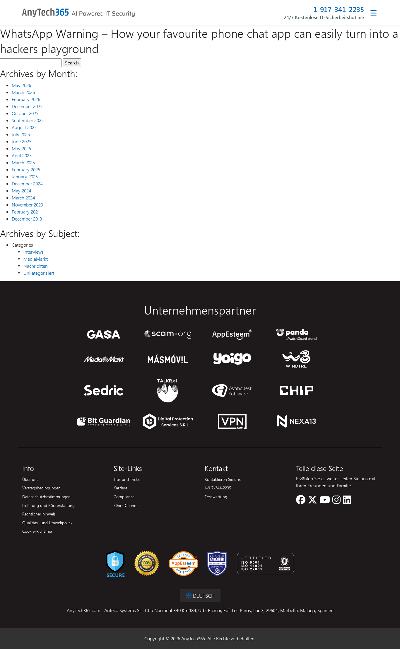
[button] (300, 501)
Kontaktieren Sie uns (223, 479)
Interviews (33, 252)
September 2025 (28, 120)
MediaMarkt (35, 259)
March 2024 (23, 197)
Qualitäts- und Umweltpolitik (47, 522)
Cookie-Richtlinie (37, 531)
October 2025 (25, 113)
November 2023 (27, 204)
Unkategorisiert (38, 273)
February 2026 (26, 99)
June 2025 (21, 141)
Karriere (120, 488)
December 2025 (27, 106)
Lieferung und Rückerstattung (48, 505)
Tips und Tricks (127, 479)
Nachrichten (35, 266)
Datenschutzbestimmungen (46, 496)
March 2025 (23, 162)
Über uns (30, 479)
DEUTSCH (203, 595)
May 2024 (21, 190)
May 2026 (21, 85)
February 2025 (26, 169)
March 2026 (23, 92)
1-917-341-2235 (338, 9)
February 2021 (26, 212)
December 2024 (27, 183)
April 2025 (22, 155)
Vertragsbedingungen (41, 488)
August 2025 (24, 127)
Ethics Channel (126, 505)
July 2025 (21, 134)
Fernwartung (216, 496)
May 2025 (21, 148)
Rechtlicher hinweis (39, 514)
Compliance (124, 496)
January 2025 (25, 176)
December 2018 (27, 219)
